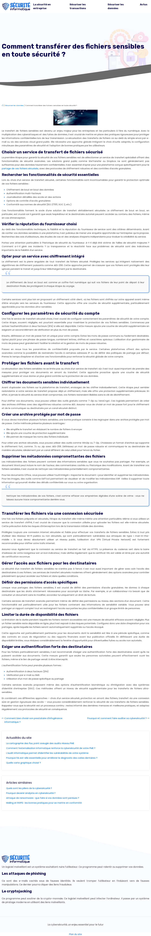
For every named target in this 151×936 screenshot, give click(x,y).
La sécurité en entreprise (42, 6)
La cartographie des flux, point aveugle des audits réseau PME (40, 743)
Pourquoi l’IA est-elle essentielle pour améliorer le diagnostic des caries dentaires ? (51, 757)
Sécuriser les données (116, 6)
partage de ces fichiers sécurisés (20, 168)
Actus (143, 4)
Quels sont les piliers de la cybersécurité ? (29, 788)
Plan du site (75, 934)
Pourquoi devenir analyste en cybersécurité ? (30, 793)
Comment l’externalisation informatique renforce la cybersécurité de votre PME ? (50, 748)
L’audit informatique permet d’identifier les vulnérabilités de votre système (47, 753)
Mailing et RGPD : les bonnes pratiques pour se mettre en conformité (44, 802)
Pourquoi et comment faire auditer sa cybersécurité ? (117, 718)
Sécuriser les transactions (78, 6)
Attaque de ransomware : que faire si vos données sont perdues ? (42, 797)
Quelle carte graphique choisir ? (23, 762)
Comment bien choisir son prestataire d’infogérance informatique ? (33, 720)
